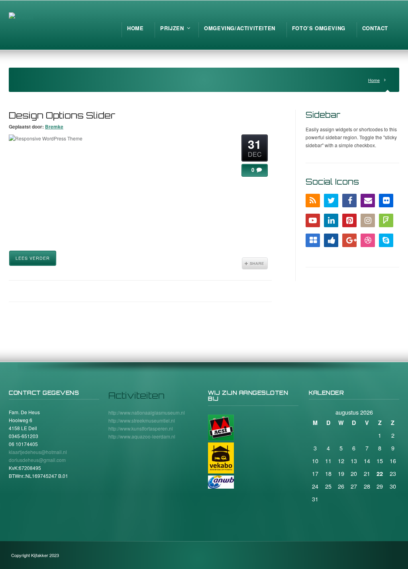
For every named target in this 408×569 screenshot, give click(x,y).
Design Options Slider (62, 115)
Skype (386, 240)
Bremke (54, 126)
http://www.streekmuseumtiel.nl (141, 420)
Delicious (313, 240)
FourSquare (386, 220)
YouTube (313, 220)
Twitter (331, 200)
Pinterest (349, 220)
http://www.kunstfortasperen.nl (140, 428)
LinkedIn (331, 220)
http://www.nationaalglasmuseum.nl (146, 412)
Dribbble (368, 240)
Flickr (386, 200)
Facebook (349, 200)
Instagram (368, 220)
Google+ (349, 240)
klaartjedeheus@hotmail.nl (38, 451)
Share (255, 263)
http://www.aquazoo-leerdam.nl (141, 436)
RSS (313, 200)
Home (374, 80)
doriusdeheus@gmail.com (37, 459)
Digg (331, 240)
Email (368, 200)
